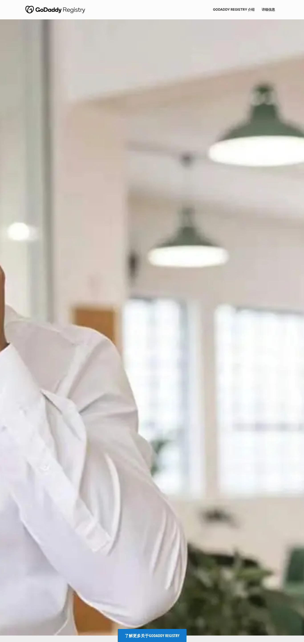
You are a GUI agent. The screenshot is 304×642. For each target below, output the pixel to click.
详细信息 (268, 9)
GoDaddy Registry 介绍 (234, 9)
